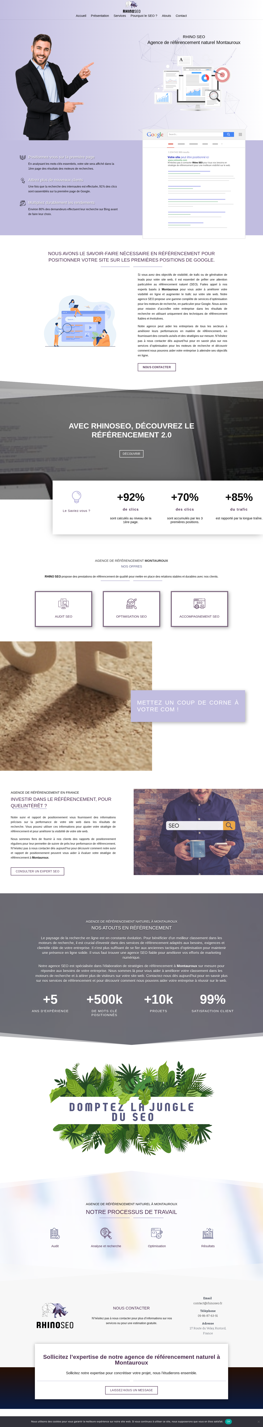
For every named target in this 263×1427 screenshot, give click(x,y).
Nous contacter (157, 367)
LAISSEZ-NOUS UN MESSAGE (131, 1390)
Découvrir (131, 453)
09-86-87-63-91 (208, 1316)
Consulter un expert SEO (37, 871)
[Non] (258, 1421)
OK (228, 1421)
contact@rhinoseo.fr (207, 1303)
